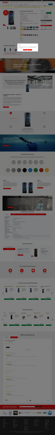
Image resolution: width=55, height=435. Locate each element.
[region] (27, 47)
